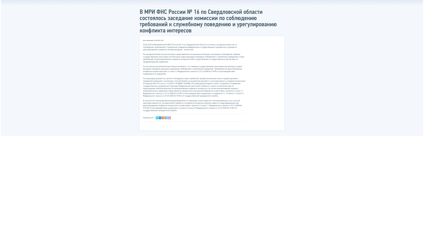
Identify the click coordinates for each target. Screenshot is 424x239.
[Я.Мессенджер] (157, 118)
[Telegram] (166, 118)
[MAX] (169, 118)
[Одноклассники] (163, 118)
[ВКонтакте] (160, 118)
